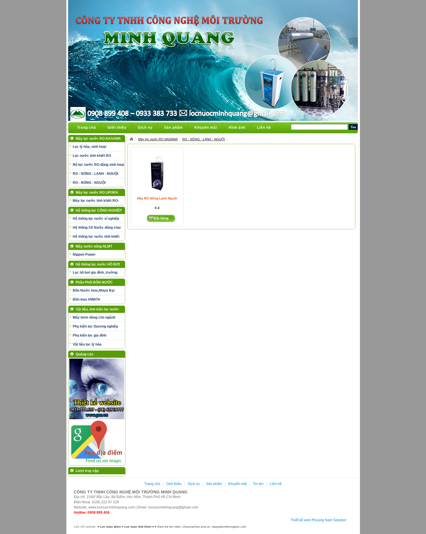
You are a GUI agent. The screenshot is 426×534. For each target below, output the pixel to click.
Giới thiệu (117, 128)
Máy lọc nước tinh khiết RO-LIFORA (93, 202)
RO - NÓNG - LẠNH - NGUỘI (95, 174)
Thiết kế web (301, 520)
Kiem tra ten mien (169, 526)
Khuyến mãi (205, 128)
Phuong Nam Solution (329, 520)
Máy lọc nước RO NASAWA (158, 139)
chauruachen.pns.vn (196, 526)
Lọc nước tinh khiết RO (92, 156)
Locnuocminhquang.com (131, 139)
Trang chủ (86, 128)
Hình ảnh (237, 128)
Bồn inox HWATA (86, 299)
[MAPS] (96, 463)
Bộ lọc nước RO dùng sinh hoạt (98, 165)
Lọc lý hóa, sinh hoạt (89, 147)
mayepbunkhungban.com (229, 526)
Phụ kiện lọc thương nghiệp (95, 326)
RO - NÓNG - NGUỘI (89, 183)
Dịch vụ (145, 128)
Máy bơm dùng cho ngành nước (91, 318)
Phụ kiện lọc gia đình (89, 335)
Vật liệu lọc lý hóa (87, 344)
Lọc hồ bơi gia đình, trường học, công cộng (92, 273)
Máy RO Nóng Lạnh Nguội (157, 198)
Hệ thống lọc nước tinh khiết (96, 237)
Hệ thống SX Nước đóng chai (97, 228)
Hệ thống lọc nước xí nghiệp (96, 219)
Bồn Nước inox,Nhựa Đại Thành (91, 291)
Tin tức (258, 484)
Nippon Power (84, 255)
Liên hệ (264, 128)
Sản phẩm (173, 128)
